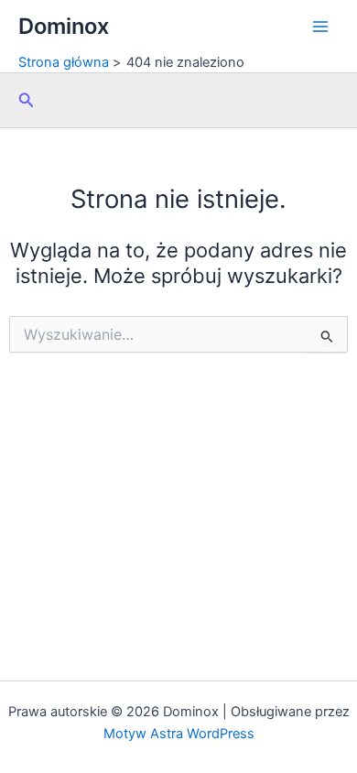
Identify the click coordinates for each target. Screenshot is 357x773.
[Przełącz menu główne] (320, 26)
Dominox (63, 26)
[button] (26, 100)
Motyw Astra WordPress (178, 733)
